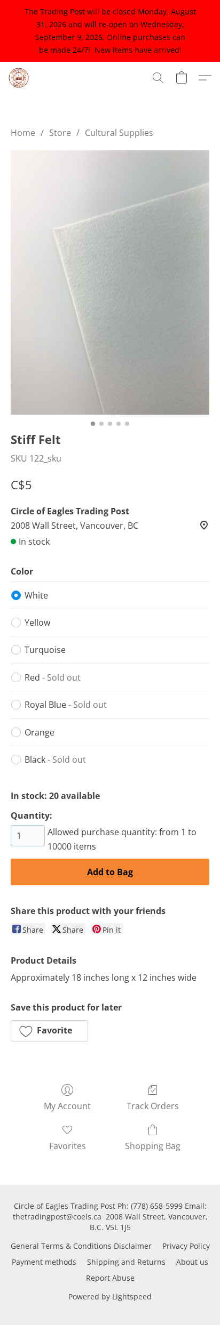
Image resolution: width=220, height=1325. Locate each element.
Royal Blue (66, 704)
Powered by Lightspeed (110, 1296)
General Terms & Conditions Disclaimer (81, 1246)
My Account (67, 1106)
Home (23, 133)
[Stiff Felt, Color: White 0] (110, 282)
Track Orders (153, 1106)
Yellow (37, 622)
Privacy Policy (186, 1246)
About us (192, 1262)
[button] (19, 78)
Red (53, 677)
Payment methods (44, 1262)
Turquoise (45, 650)
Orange (39, 732)
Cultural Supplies (119, 133)
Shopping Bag (152, 1146)
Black (55, 759)
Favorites (67, 1146)
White (36, 595)
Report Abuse (110, 1278)
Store (60, 133)
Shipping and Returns (126, 1262)
